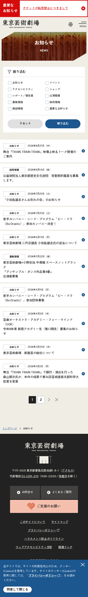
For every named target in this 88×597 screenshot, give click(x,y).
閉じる (82, 565)
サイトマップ (59, 522)
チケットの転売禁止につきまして (45, 8)
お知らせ (17, 83)
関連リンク (65, 547)
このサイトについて (32, 522)
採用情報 (55, 102)
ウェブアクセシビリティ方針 (34, 547)
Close (83, 8)
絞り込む (63, 123)
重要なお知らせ (59, 108)
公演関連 (55, 96)
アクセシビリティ (22, 89)
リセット (25, 123)
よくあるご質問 (62, 492)
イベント (55, 83)
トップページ (9, 428)
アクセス (67, 470)
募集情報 (17, 102)
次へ (49, 400)
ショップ (55, 89)
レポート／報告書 (22, 96)
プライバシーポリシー (43, 575)
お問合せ (27, 492)
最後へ (56, 400)
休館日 (63, 476)
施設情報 (17, 108)
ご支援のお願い (49, 506)
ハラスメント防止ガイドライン (44, 539)
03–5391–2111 (29, 476)
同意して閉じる (17, 589)
